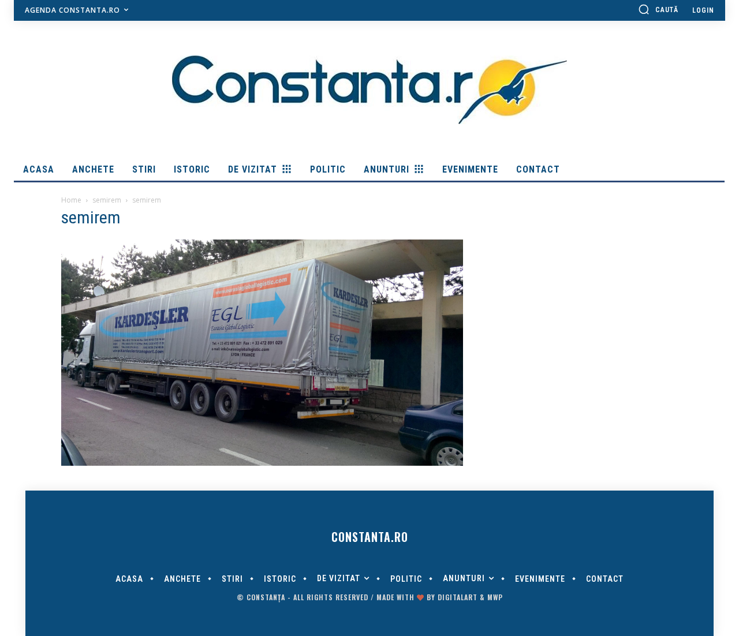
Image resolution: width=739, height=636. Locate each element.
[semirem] (262, 462)
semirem (106, 200)
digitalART (457, 597)
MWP (495, 597)
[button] (658, 9)
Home (71, 200)
